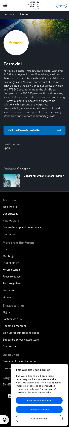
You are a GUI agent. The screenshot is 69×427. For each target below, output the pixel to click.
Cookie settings (39, 418)
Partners (9, 14)
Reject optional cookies (39, 400)
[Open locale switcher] (4, 419)
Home (24, 14)
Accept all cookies (39, 409)
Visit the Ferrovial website (24, 130)
